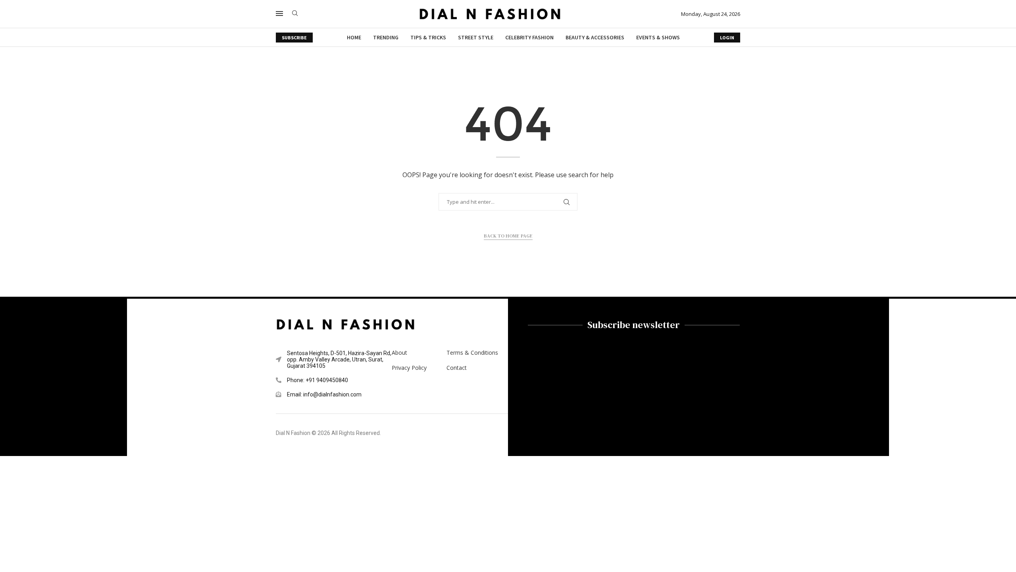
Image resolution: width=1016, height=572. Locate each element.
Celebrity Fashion (529, 37)
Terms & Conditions (472, 353)
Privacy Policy (409, 368)
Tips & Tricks (428, 37)
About (399, 353)
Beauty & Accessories (595, 37)
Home (354, 37)
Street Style (475, 37)
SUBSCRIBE (294, 38)
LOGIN (727, 38)
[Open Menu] (279, 13)
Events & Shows (658, 37)
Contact (456, 368)
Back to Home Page (508, 236)
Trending (385, 37)
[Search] (295, 14)
